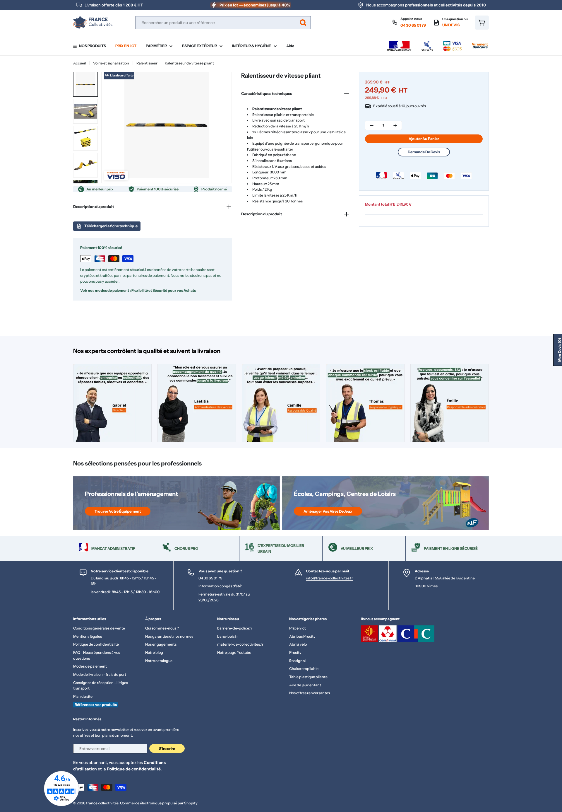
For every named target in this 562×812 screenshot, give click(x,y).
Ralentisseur (146, 63)
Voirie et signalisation (111, 63)
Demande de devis (424, 152)
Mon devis (559, 350)
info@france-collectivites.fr (329, 578)
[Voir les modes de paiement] (437, 42)
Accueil (79, 63)
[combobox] (223, 22)
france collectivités (102, 803)
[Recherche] (302, 22)
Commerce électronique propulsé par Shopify (159, 803)
